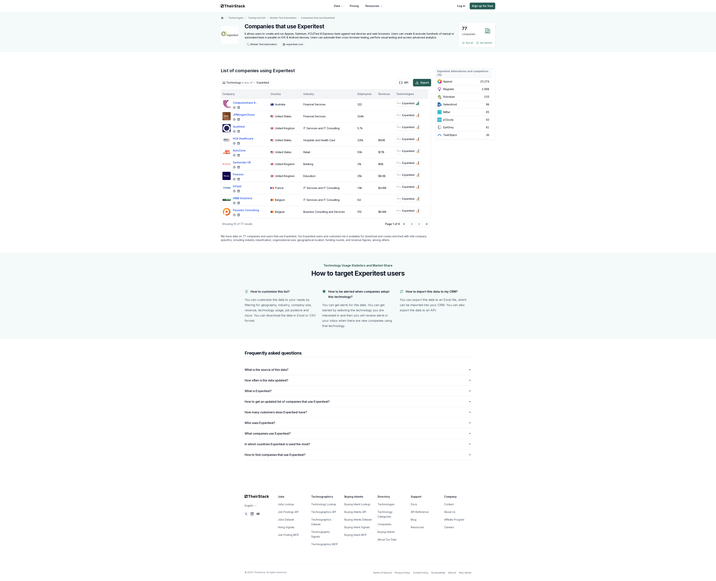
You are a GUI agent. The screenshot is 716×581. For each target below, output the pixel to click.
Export (424, 82)
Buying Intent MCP (355, 534)
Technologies (236, 17)
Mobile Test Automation (283, 17)
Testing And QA (257, 17)
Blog (413, 519)
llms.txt (452, 572)
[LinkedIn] (252, 513)
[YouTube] (258, 513)
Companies (384, 524)
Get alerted (486, 42)
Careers (449, 527)
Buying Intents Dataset (358, 519)
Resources (372, 5)
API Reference (420, 511)
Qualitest (239, 126)
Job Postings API (288, 511)
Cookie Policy (420, 572)
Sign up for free (482, 5)
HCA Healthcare (243, 138)
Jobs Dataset (286, 519)
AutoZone (239, 150)
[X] (246, 513)
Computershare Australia (246, 102)
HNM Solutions (242, 198)
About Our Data (387, 539)
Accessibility (438, 572)
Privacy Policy (402, 572)
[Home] (222, 17)
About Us (449, 511)
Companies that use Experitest (318, 17)
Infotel (237, 186)
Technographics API (323, 511)
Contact (449, 504)
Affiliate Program (454, 519)
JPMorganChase (244, 114)
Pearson (238, 174)
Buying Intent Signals (357, 527)
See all (469, 42)
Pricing (354, 5)
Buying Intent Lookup (357, 504)
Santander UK (242, 162)
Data (337, 5)
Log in (461, 5)
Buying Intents (386, 531)
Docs (414, 504)
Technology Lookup (323, 504)
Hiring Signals (286, 527)
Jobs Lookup (286, 504)
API (406, 82)
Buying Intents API (355, 511)
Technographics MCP (324, 544)
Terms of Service (382, 572)
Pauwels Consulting (246, 210)
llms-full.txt (465, 572)
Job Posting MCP (288, 534)
